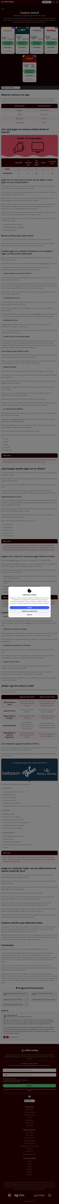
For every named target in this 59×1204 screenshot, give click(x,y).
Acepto (29, 607)
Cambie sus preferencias (29, 611)
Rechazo (29, 614)
